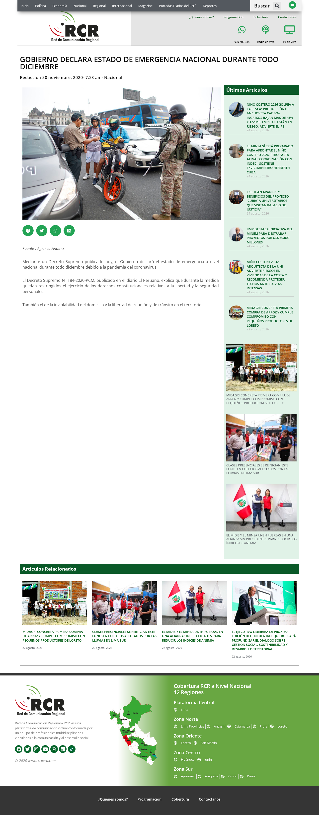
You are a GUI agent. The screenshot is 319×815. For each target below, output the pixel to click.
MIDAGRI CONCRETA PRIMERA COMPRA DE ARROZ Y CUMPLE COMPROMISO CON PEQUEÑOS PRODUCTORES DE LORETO (270, 316)
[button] (277, 6)
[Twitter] (27, 749)
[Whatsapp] (54, 749)
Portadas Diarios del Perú (177, 5)
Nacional (80, 5)
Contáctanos (287, 17)
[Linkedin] (63, 749)
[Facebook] (18, 749)
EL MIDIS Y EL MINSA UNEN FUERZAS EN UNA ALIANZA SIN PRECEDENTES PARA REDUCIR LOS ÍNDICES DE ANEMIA (261, 539)
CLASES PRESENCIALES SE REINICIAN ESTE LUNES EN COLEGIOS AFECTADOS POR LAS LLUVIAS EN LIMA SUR (257, 469)
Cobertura (260, 17)
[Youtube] (45, 749)
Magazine (145, 5)
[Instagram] (36, 749)
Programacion (233, 17)
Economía (59, 5)
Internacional (122, 5)
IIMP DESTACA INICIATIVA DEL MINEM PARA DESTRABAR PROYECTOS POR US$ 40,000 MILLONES (270, 235)
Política (40, 5)
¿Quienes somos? (201, 17)
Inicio (25, 5)
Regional (99, 5)
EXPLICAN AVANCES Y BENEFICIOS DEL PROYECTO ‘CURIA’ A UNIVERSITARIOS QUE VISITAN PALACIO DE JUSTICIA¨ (268, 201)
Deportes (210, 5)
